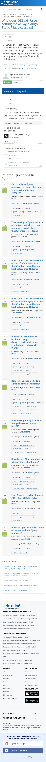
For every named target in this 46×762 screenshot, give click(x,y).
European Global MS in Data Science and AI (17, 660)
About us (6, 672)
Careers (27, 672)
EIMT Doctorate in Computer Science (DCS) (17, 664)
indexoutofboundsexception (21, 291)
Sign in (32, 757)
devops (15, 413)
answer (8, 82)
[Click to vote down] (5, 41)
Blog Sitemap (7, 695)
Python (21, 75)
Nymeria (38, 359)
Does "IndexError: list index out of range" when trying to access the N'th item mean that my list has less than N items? (27, 264)
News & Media (8, 675)
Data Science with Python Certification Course (18, 625)
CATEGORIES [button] (8, 713)
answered (12, 135)
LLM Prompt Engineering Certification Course (18, 622)
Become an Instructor (32, 675)
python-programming (18, 65)
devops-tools (37, 410)
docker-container (26, 413)
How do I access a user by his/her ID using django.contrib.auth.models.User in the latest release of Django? (27, 342)
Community (7, 688)
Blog (4, 685)
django (6, 68)
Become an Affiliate (31, 679)
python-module (31, 68)
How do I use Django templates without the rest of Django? (27, 460)
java (25, 552)
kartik (28, 75)
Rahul (37, 279)
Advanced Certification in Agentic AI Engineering (19, 615)
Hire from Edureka (31, 685)
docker (27, 410)
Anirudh (31, 394)
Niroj (27, 135)
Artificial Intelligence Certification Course (16, 629)
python (6, 65)
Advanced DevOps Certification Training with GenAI (20, 619)
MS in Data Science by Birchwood (14, 650)
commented (11, 151)
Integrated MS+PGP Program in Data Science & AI (19, 647)
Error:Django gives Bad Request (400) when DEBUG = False (27, 496)
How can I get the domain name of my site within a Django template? (27, 530)
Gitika (38, 241)
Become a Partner (31, 682)
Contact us (6, 682)
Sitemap (6, 692)
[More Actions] (41, 82)
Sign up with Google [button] (18, 743)
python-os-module (17, 68)
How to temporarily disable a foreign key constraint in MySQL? (26, 423)
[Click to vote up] (5, 37)
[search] (41, 9)
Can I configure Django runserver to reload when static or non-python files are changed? (27, 188)
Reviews (6, 679)
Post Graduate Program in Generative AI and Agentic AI (21, 640)
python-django (33, 65)
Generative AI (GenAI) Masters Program (16, 637)
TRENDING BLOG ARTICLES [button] (14, 718)
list (21, 288)
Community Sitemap (10, 698)
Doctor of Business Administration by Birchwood (19, 644)
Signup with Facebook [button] (18, 750)
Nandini (38, 318)
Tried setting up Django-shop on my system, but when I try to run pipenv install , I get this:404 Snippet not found (27, 226)
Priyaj (37, 203)
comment (18, 82)
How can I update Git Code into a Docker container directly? (27, 382)
